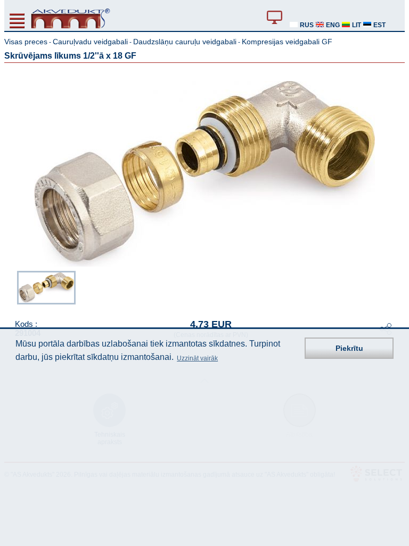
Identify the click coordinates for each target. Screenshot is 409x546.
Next (397, 288)
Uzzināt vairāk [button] (197, 358)
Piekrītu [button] (349, 348)
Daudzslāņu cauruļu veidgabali (184, 41)
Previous (11, 288)
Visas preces (25, 41)
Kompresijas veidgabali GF (287, 41)
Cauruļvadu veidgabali (90, 41)
